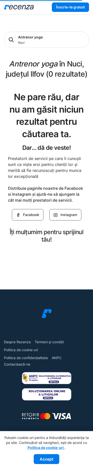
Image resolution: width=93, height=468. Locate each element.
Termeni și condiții (49, 342)
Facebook (31, 215)
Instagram (69, 215)
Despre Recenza (17, 342)
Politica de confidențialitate (26, 358)
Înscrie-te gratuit (70, 7)
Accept (46, 459)
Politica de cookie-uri (21, 350)
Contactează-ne (17, 364)
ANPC (57, 358)
